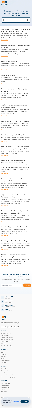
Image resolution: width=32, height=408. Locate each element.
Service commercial (5, 387)
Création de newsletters (7, 337)
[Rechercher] (27, 20)
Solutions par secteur (6, 333)
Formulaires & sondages (7, 346)
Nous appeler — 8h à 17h (7, 375)
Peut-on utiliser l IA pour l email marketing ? (16, 121)
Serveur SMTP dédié (6, 341)
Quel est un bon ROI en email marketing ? (15, 147)
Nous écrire (4, 373)
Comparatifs (4, 362)
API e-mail (3, 343)
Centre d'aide (4, 368)
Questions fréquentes (6, 371)
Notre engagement (5, 385)
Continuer (24, 401)
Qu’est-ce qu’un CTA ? (8, 75)
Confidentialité (16, 401)
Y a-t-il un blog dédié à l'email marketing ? (15, 227)
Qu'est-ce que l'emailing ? (9, 61)
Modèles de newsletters (7, 339)
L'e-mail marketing (5, 360)
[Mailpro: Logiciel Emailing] (4, 3)
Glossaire (3, 356)
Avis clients (4, 391)
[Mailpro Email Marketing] (3, 318)
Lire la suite (4, 40)
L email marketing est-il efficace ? (12, 135)
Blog (2, 352)
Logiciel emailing (5, 335)
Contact (3, 389)
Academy (3, 354)
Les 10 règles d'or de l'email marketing (14, 241)
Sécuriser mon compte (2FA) (8, 377)
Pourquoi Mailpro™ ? (6, 383)
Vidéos (3, 358)
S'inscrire (27, 285)
